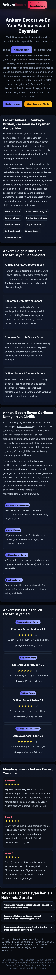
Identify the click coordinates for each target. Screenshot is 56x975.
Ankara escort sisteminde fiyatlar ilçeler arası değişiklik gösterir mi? (25, 928)
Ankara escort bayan (37, 142)
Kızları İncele (12, 104)
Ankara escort (21, 49)
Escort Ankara (37, 6)
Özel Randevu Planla (38, 104)
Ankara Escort (37, 3)
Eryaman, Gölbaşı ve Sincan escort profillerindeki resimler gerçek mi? (23, 917)
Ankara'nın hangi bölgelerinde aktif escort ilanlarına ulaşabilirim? (26, 906)
